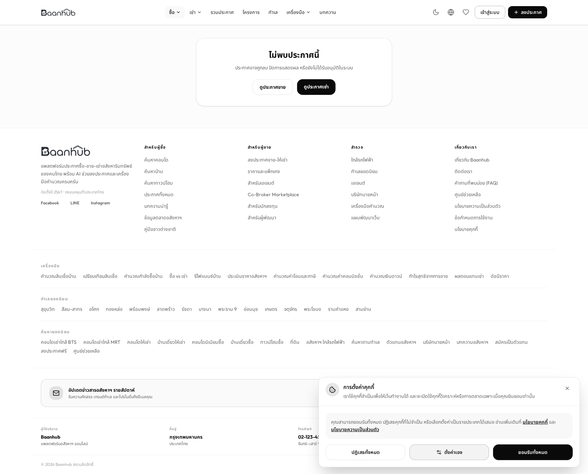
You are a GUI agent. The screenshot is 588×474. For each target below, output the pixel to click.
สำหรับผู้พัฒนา (262, 218)
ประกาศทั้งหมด (159, 194)
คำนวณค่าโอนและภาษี (295, 276)
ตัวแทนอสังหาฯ (401, 342)
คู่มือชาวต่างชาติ (160, 229)
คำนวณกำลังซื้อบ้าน (143, 276)
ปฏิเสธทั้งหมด (366, 452)
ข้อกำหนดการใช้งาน (474, 218)
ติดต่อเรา (463, 171)
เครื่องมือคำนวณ (367, 206)
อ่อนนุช (251, 309)
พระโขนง (312, 309)
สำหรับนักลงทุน (263, 206)
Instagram (100, 202)
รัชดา (187, 309)
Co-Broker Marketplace (273, 194)
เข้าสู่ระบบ (490, 12)
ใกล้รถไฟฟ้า (362, 160)
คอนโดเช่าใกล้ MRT (101, 342)
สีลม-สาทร (72, 309)
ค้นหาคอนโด (156, 160)
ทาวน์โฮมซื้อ (271, 342)
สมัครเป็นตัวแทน (511, 342)
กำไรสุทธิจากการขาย (428, 276)
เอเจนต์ (358, 183)
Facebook (50, 202)
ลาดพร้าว (166, 309)
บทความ (328, 12)
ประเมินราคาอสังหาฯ (247, 276)
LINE (74, 202)
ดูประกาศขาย (273, 87)
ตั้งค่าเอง (453, 452)
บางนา (205, 309)
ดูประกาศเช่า (316, 87)
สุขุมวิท (48, 309)
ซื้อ (172, 12)
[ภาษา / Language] (451, 12)
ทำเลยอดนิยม (364, 171)
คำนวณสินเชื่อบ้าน (58, 276)
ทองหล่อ (114, 309)
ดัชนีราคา (500, 276)
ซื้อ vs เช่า (178, 276)
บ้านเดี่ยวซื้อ (242, 342)
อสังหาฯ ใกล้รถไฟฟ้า (325, 342)
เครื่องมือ (296, 12)
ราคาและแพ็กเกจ (264, 171)
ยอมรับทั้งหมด (533, 452)
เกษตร (271, 309)
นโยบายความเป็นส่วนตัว (478, 206)
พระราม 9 (227, 309)
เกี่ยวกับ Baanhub (472, 160)
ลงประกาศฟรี (54, 351)
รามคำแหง (338, 309)
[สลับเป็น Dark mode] (436, 12)
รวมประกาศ (222, 12)
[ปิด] (567, 388)
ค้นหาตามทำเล (366, 342)
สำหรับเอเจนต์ (261, 183)
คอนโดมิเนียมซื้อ (208, 342)
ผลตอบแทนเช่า (469, 276)
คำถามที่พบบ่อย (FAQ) (476, 183)
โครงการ (251, 12)
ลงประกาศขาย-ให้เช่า (268, 160)
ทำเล (273, 12)
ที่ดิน (294, 342)
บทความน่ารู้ (156, 206)
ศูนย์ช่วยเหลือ (468, 194)
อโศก (94, 309)
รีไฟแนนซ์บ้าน (207, 276)
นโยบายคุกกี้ (466, 229)
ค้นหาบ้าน (153, 171)
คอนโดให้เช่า (139, 342)
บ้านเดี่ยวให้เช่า (171, 342)
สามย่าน (363, 309)
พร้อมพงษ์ (139, 309)
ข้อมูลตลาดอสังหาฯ (163, 218)
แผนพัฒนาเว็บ (365, 218)
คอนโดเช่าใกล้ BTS (59, 342)
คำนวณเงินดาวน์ (386, 276)
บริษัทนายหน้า (364, 194)
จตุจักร (290, 309)
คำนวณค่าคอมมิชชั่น (343, 276)
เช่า (193, 12)
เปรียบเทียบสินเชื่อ (100, 276)
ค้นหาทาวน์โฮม (158, 183)
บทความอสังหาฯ (472, 342)
